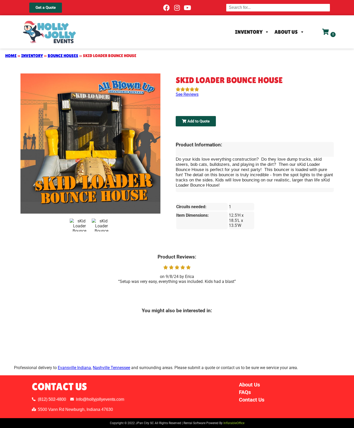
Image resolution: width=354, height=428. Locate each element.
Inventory (249, 32)
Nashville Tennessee (111, 367)
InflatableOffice (233, 423)
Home (11, 55)
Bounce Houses (63, 55)
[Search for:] (278, 7)
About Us (286, 32)
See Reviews (187, 94)
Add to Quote (198, 121)
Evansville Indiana (74, 367)
